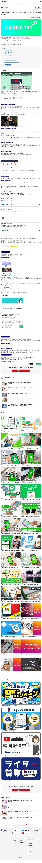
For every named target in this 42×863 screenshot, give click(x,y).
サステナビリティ (23, 838)
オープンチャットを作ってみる (10, 57)
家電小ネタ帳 (14, 4)
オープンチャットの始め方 (8, 55)
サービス (14, 838)
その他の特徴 (7, 53)
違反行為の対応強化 (8, 65)
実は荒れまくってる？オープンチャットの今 (11, 62)
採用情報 (21, 842)
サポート (38, 7)
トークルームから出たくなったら (10, 60)
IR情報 (21, 840)
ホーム (2, 4)
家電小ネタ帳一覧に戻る (19, 824)
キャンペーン (14, 840)
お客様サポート (7, 4)
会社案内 (21, 835)
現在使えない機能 (8, 64)
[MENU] (40, 1)
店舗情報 (14, 835)
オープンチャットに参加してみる (10, 58)
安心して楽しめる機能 (8, 52)
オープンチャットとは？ (8, 50)
